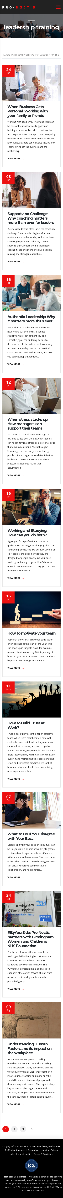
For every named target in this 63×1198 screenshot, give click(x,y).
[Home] (18, 7)
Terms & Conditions (43, 1154)
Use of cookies (25, 1154)
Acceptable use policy (38, 1150)
